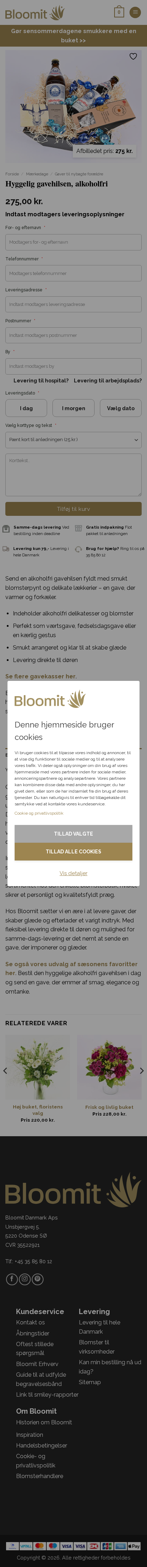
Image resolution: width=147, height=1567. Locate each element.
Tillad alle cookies (73, 851)
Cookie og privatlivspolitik (39, 813)
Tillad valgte (73, 834)
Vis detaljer (73, 873)
